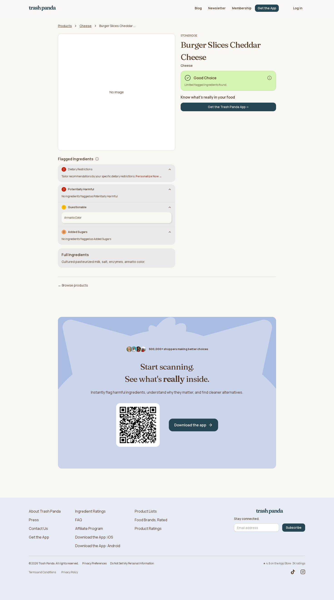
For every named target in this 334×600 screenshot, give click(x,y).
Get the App (267, 8)
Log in (297, 8)
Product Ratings (148, 528)
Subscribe (294, 527)
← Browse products (73, 285)
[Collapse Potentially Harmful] (170, 189)
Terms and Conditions (42, 572)
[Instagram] (303, 572)
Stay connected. (246, 518)
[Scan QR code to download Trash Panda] (138, 425)
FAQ (78, 519)
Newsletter (217, 8)
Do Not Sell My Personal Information (132, 563)
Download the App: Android (97, 545)
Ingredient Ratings (90, 511)
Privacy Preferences (94, 563)
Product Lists (146, 511)
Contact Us (38, 528)
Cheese (86, 26)
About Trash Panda (45, 511)
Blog (198, 8)
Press (34, 519)
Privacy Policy (69, 572)
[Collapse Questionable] (170, 207)
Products (65, 26)
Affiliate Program (89, 528)
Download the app (190, 424)
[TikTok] (293, 572)
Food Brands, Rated (151, 519)
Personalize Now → (149, 176)
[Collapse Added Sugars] (170, 232)
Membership (241, 8)
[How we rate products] (269, 78)
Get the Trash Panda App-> (228, 107)
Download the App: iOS (94, 537)
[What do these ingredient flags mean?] (97, 159)
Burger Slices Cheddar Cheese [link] (117, 26)
